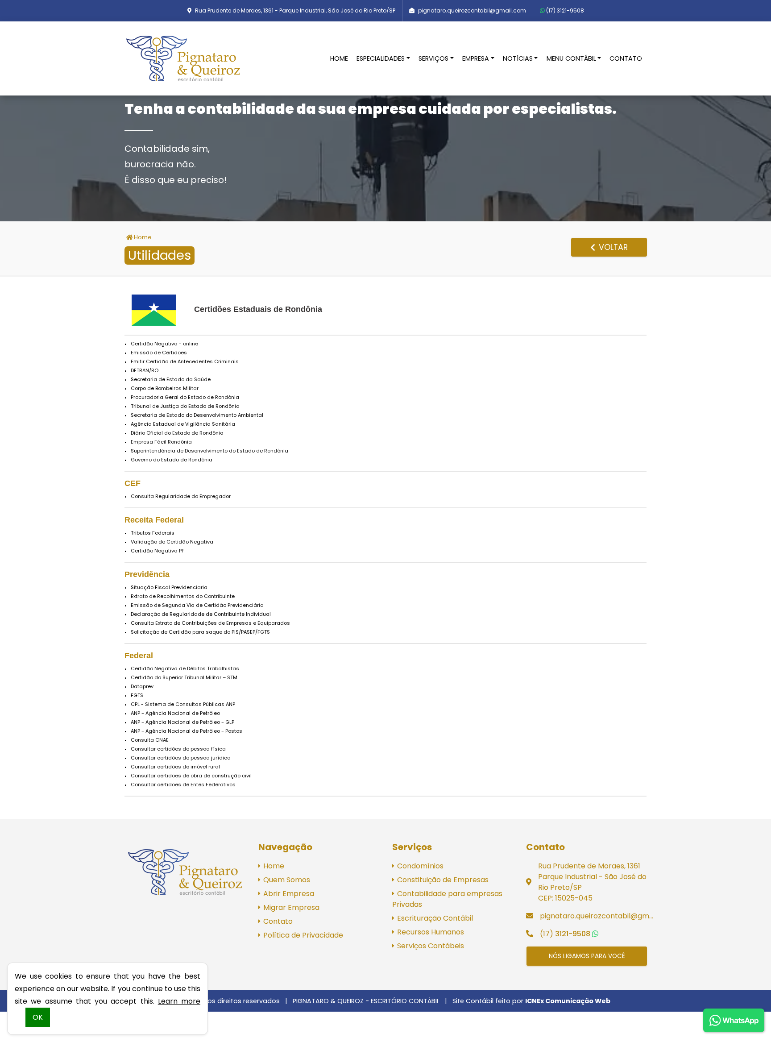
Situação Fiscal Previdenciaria (169, 587)
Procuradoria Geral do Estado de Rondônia (185, 397)
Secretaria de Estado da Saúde (171, 379)
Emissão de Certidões (159, 352)
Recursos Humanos (429, 932)
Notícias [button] (518, 58)
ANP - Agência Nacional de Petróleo (175, 713)
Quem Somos (285, 880)
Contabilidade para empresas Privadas (447, 898)
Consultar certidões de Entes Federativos (183, 784)
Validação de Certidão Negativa (172, 541)
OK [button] (38, 1017)
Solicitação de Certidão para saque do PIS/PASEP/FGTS (200, 631)
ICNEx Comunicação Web (567, 1000)
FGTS (137, 695)
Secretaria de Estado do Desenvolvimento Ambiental (197, 415)
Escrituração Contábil (434, 918)
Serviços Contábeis (429, 946)
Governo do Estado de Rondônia (171, 459)
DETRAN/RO (144, 370)
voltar (612, 247)
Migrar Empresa (290, 907)
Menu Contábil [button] (571, 58)
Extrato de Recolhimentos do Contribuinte (183, 596)
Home (339, 58)
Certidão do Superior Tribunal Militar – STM (184, 677)
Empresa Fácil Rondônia (161, 441)
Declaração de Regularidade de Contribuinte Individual (201, 614)
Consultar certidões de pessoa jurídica (181, 757)
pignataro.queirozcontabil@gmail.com (472, 10)
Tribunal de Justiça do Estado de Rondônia (185, 406)
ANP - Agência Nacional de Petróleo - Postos (186, 731)
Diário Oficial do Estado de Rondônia (177, 432)
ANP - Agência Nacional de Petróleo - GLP (182, 722)
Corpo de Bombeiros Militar (165, 388)
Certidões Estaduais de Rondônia (258, 309)
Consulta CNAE (150, 739)
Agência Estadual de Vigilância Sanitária (183, 424)
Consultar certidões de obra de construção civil (191, 775)
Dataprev (142, 686)
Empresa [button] (475, 58)
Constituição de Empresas (442, 880)
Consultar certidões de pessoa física (178, 748)
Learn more (179, 1001)
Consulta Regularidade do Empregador (181, 496)
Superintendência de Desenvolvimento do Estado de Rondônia (209, 450)
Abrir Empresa (287, 893)
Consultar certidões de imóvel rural (175, 766)
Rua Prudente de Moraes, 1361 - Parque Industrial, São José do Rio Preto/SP (295, 10)
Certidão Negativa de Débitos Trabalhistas (185, 668)
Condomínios (419, 866)
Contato (625, 58)
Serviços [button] (433, 58)
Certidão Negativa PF (157, 550)
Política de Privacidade (302, 935)
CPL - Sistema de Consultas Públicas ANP (183, 704)
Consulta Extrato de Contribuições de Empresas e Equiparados (210, 623)
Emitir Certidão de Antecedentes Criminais (185, 361)
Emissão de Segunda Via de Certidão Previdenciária (197, 605)
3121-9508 (565, 10)
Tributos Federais (152, 532)
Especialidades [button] (380, 58)
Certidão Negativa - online (164, 343)
